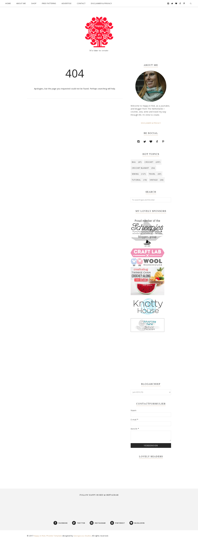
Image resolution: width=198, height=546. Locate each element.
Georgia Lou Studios (83, 536)
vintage (153, 180)
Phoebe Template (54, 536)
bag (134, 162)
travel (152, 174)
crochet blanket (140, 168)
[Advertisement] (147, 358)
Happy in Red (39, 536)
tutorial (136, 180)
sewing (135, 174)
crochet (149, 162)
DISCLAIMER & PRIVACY (151, 123)
